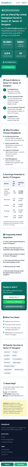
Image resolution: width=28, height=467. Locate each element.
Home (18, 3)
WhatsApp (21, 464)
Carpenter (7, 359)
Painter (14, 355)
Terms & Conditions (7, 452)
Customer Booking (6, 442)
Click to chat (15, 394)
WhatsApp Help (9, 67)
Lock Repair (7, 373)
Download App (9, 72)
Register (24, 3)
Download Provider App (14, 306)
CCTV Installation (17, 359)
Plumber (15, 352)
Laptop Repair (8, 369)
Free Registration (10, 62)
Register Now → (14, 297)
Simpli (6, 2)
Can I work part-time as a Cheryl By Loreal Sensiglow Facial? (13, 261)
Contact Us (4, 454)
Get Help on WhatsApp (14, 302)
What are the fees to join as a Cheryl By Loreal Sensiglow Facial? (13, 249)
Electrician (7, 352)
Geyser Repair (16, 362)
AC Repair (6, 355)
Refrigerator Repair (9, 366)
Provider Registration (7, 439)
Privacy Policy (5, 449)
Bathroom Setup (19, 369)
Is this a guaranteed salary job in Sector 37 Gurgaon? (14, 242)
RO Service (7, 362)
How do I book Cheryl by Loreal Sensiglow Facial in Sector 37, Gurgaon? (13, 273)
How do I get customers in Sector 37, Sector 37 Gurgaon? (14, 255)
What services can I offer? (12, 266)
